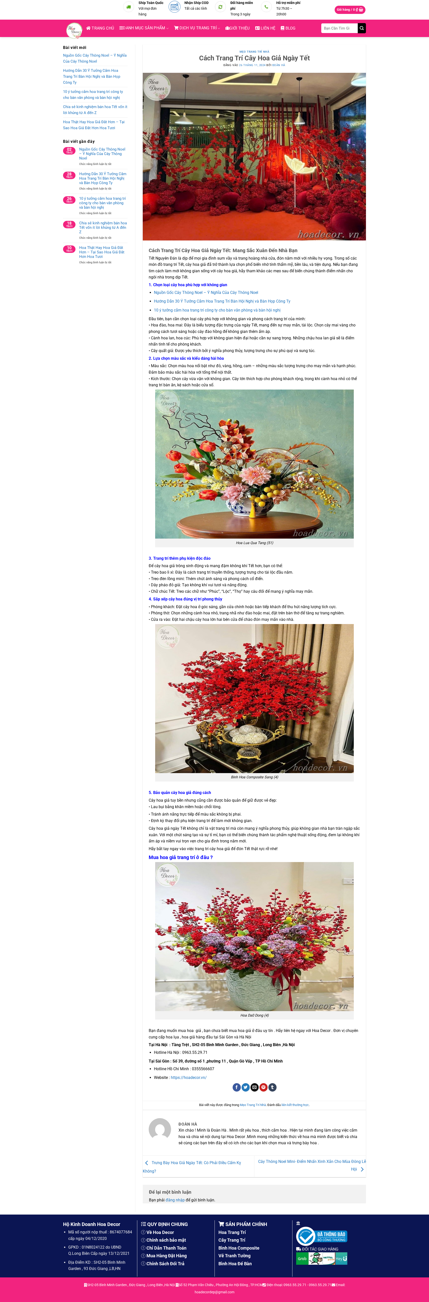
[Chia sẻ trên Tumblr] (272, 1087)
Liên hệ (268, 28)
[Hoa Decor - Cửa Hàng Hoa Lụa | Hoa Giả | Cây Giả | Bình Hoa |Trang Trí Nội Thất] (76, 30)
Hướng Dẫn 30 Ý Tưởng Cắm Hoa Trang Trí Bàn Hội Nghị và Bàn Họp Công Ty (91, 76)
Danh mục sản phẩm (144, 28)
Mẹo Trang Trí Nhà (254, 51)
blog (290, 28)
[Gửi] (362, 28)
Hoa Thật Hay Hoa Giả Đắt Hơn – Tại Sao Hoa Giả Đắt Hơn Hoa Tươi (94, 125)
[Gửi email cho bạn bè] (254, 1087)
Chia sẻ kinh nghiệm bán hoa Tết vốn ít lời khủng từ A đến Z (95, 110)
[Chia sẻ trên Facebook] (237, 1087)
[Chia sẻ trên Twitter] (246, 1087)
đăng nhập (175, 1200)
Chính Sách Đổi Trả (165, 1263)
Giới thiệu (239, 28)
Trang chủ (102, 28)
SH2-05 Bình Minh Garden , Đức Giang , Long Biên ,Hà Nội (131, 1285)
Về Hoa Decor (160, 1232)
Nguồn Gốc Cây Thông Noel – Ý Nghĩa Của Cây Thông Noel (95, 58)
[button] (350, 10)
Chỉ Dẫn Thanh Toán (166, 1248)
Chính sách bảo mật (166, 1240)
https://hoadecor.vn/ (189, 1077)
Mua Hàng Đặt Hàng (166, 1255)
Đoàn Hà (278, 65)
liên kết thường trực (295, 1105)
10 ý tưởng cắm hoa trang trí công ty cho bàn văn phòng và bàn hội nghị (93, 94)
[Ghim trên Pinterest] (263, 1087)
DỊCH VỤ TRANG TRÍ (198, 28)
